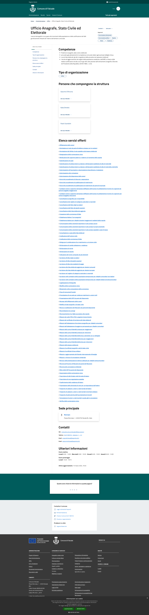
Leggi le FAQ (55, 587)
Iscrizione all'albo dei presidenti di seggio (72, 264)
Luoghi (99, 569)
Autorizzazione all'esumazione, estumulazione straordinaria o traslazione (81, 170)
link (89, 605)
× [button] (147, 598)
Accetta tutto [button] (68, 609)
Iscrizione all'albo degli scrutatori (69, 258)
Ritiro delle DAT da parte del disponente (71, 370)
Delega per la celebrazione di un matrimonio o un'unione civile (78, 242)
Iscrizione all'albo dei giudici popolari (71, 261)
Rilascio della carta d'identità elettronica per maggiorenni (77, 339)
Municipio (67, 415)
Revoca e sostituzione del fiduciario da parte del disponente (77, 308)
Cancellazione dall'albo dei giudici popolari (72, 208)
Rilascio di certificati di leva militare (70, 351)
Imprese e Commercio (57, 564)
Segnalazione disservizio (58, 585)
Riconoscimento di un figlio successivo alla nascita (74, 314)
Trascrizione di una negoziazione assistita (72, 379)
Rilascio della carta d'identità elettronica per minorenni (76, 342)
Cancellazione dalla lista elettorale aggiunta (72, 211)
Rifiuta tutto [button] (80, 608)
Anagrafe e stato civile (58, 555)
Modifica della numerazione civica (70, 286)
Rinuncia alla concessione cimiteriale (70, 367)
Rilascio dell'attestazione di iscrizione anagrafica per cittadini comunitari (81, 323)
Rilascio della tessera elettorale (69, 345)
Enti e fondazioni (33, 564)
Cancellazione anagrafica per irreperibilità (72, 199)
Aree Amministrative (34, 558)
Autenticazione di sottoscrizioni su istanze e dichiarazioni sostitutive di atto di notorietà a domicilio (89, 167)
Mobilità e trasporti (57, 574)
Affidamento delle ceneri (67, 145)
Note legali (77, 587)
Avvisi (99, 561)
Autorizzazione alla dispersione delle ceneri (72, 176)
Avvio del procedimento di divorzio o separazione (74, 179)
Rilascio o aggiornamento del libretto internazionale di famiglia (78, 354)
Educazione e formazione (81, 555)
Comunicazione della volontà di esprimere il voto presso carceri (78, 224)
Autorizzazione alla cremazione (69, 173)
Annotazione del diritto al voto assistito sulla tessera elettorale (78, 151)
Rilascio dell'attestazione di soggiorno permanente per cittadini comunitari (82, 326)
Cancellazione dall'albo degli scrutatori (71, 205)
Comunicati (101, 558)
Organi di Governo (33, 555)
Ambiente (77, 564)
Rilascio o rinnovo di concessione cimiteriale (73, 357)
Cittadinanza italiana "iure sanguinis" (70, 217)
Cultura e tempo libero (58, 558)
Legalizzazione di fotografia (68, 283)
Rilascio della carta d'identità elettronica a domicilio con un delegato (80, 336)
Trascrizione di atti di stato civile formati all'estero (74, 376)
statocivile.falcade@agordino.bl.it (71, 441)
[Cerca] (118, 9)
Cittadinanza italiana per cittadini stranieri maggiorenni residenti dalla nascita (82, 220)
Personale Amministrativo (36, 569)
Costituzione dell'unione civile (68, 236)
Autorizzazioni (78, 569)
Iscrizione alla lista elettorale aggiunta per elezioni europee (77, 270)
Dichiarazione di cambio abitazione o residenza (73, 245)
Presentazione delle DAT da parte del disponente (74, 298)
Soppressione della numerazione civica (71, 373)
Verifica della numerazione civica (69, 401)
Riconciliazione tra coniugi (67, 311)
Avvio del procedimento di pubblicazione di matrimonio (76, 182)
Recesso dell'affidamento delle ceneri (71, 301)
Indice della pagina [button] (37, 46)
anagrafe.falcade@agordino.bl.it (70, 438)
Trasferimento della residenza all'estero (71, 382)
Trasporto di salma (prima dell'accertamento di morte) (76, 395)
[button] (74, 612)
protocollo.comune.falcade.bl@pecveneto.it (73, 432)
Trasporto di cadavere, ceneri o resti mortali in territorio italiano (78, 392)
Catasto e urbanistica (57, 569)
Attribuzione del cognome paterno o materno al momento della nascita (81, 157)
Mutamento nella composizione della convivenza (74, 289)
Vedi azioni (108, 28)
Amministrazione (40, 21)
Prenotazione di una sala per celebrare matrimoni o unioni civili (78, 295)
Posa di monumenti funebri (68, 292)
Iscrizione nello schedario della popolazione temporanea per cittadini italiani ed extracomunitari (88, 280)
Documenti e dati (33, 572)
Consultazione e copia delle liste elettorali (72, 233)
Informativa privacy (80, 585)
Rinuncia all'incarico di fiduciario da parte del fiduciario (76, 364)
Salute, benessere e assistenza (83, 566)
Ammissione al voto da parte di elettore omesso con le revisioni (78, 148)
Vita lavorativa (56, 561)
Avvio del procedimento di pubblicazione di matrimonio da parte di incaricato (82, 186)
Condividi (100, 28)
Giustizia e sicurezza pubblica (82, 558)
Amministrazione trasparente (82, 582)
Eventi (99, 571)
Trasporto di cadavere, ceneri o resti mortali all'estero (75, 389)
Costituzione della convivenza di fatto (71, 239)
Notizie (100, 555)
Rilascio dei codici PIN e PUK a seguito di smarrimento (76, 317)
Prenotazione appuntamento (59, 582)
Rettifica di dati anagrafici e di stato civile (72, 304)
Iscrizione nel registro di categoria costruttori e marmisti (76, 273)
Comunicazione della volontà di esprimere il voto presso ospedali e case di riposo (84, 230)
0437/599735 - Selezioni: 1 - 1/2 (73, 435)
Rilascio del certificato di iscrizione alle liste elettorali (75, 320)
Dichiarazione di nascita (67, 252)
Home (32, 21)
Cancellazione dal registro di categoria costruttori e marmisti (77, 202)
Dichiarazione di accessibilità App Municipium (83, 594)
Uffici (48, 21)
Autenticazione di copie (66, 161)
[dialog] (74, 605)
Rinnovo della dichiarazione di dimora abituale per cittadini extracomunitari (82, 361)
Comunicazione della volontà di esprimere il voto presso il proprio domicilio (82, 227)
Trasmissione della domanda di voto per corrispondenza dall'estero (80, 385)
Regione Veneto (33, 2)
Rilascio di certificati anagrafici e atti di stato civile (74, 348)
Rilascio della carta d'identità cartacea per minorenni (75, 333)
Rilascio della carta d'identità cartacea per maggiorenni (76, 329)
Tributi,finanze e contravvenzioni (83, 561)
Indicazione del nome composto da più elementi (74, 255)
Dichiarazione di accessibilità (82, 590)
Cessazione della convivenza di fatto (70, 214)
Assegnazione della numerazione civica (71, 154)
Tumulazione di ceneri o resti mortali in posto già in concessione (78, 398)
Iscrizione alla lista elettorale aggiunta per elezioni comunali (77, 267)
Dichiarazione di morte (66, 248)
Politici (30, 566)
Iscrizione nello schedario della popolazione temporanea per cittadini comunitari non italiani (87, 276)
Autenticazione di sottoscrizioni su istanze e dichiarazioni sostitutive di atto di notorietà (85, 164)
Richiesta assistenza (57, 590)
